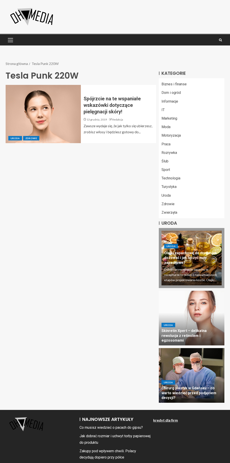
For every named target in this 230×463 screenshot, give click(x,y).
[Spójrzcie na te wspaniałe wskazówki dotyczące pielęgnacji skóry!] (43, 114)
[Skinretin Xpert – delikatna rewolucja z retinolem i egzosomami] (191, 318)
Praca (165, 144)
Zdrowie (31, 138)
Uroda (15, 138)
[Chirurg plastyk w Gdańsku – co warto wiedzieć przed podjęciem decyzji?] (191, 375)
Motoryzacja (171, 135)
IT (163, 110)
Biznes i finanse (174, 84)
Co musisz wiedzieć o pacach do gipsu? (111, 427)
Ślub (164, 161)
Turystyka (169, 187)
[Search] (220, 40)
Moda (165, 127)
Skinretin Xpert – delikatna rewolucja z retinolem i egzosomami (184, 335)
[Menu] (10, 39)
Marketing (169, 118)
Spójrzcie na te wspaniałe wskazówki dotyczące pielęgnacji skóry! (112, 105)
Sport (165, 170)
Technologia (170, 178)
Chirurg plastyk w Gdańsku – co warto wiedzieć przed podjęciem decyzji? (188, 393)
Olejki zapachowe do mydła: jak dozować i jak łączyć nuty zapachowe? (190, 258)
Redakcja (117, 119)
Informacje (169, 101)
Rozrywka (169, 153)
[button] (10, 39)
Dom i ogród (171, 92)
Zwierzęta (169, 212)
